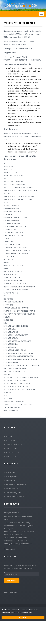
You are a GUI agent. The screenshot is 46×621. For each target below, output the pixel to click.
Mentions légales (13, 492)
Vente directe (12, 488)
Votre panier (11, 476)
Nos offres (10, 472)
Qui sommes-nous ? (14, 444)
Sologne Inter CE (11, 512)
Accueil (9, 436)
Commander (11, 448)
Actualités (10, 440)
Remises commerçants (16, 484)
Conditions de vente (15, 496)
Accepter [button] (23, 617)
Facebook (10, 549)
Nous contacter (13, 452)
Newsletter (10, 480)
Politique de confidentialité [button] (21, 612)
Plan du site (11, 456)
